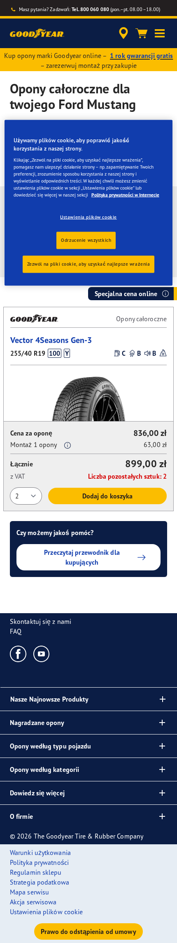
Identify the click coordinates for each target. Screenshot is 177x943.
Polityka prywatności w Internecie (125, 195)
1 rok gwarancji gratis (141, 55)
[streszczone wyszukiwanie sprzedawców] (123, 33)
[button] (159, 33)
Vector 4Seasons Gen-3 (51, 340)
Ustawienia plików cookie (88, 217)
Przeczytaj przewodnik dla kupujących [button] (82, 557)
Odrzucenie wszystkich (86, 240)
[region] (89, 203)
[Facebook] (18, 653)
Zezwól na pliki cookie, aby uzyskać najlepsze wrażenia (88, 264)
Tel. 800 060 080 (90, 9)
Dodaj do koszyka (107, 496)
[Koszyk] (141, 33)
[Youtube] (41, 653)
